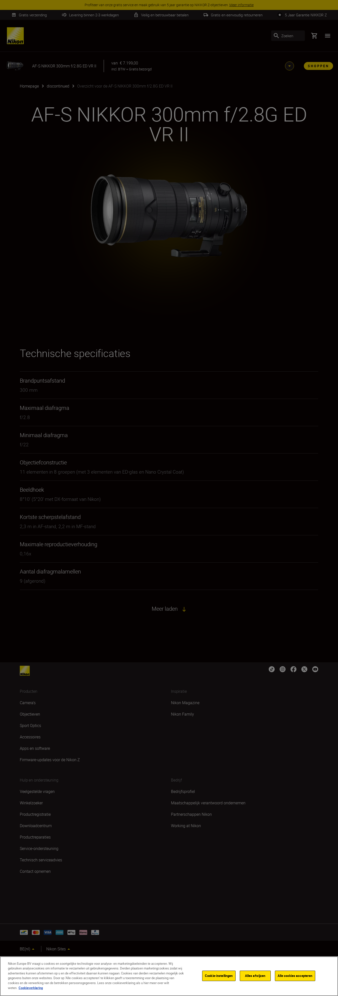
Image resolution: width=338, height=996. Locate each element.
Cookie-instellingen (219, 975)
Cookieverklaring (31, 987)
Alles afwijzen (255, 975)
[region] (169, 976)
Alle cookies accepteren (295, 975)
